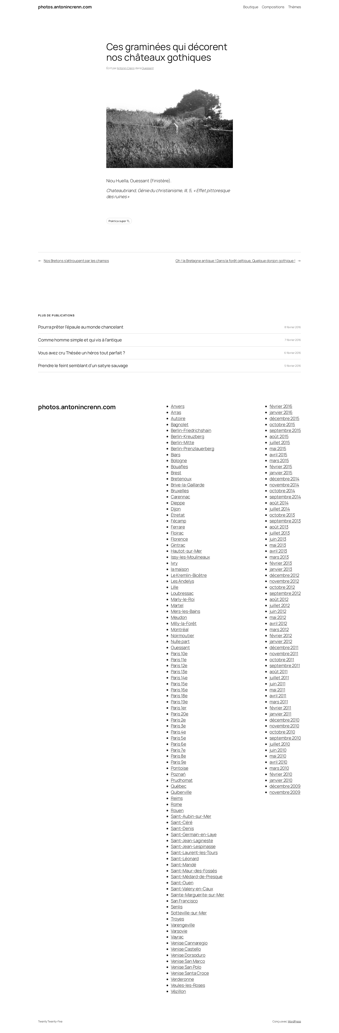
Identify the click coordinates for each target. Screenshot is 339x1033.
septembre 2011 (285, 665)
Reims (177, 798)
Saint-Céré (181, 822)
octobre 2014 (282, 491)
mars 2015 (279, 460)
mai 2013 (278, 545)
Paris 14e (179, 678)
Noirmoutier (182, 635)
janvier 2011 (280, 714)
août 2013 (279, 527)
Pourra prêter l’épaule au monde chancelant (80, 327)
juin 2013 (278, 539)
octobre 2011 (282, 660)
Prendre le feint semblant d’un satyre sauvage (83, 365)
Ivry (174, 563)
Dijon (176, 509)
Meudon (179, 617)
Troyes (177, 919)
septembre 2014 (285, 497)
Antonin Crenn (126, 68)
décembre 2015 (284, 418)
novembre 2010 (284, 726)
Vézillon (178, 991)
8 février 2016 (292, 327)
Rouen (177, 810)
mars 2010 (279, 768)
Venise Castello (186, 949)
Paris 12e (179, 665)
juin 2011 (277, 684)
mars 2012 (279, 629)
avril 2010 (278, 762)
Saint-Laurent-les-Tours (194, 852)
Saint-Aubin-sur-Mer (191, 816)
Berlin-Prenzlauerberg (192, 448)
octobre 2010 (282, 732)
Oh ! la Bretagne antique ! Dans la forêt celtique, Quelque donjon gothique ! (235, 260)
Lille (175, 587)
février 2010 (281, 774)
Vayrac (177, 937)
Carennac (180, 497)
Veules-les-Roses (188, 985)
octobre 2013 (282, 515)
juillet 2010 (280, 744)
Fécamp (178, 521)
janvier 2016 (281, 412)
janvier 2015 (281, 473)
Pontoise (179, 768)
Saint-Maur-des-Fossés (194, 871)
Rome (176, 804)
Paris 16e (179, 690)
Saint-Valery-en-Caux (192, 889)
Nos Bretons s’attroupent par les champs (76, 260)
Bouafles (179, 467)
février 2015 (281, 467)
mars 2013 (279, 557)
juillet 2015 (280, 442)
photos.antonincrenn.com (65, 7)
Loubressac (182, 593)
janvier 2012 (281, 641)
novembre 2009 (285, 792)
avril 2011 (278, 696)
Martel (177, 605)
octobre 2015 (282, 424)
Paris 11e (179, 660)
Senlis (176, 907)
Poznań (178, 774)
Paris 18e (179, 696)
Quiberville (181, 792)
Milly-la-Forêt (184, 623)
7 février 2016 (293, 340)
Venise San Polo (186, 967)
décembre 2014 (284, 479)
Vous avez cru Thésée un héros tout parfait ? (81, 352)
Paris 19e (179, 702)
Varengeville (183, 925)
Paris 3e (178, 726)
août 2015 (279, 436)
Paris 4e (178, 732)
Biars (175, 455)
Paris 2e (178, 720)
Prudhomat (182, 780)
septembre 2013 (285, 521)
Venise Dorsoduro (188, 955)
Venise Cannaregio (189, 943)
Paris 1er (179, 708)
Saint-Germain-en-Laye (194, 834)
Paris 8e (178, 756)
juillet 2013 (280, 533)
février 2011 (280, 708)
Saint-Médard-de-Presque (197, 876)
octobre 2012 (282, 587)
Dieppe (178, 503)
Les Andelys (182, 581)
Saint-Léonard (185, 858)
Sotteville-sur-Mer (189, 913)
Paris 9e (178, 762)
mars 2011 (279, 702)
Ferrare (178, 527)
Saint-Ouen (182, 883)
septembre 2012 (285, 593)
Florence (179, 539)
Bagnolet (180, 424)
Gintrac (178, 545)
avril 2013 (278, 551)
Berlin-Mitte (182, 442)
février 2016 (281, 406)
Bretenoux (181, 479)
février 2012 (281, 635)
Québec (178, 786)
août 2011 (278, 672)
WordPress (294, 1021)
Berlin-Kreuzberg (187, 436)
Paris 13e (179, 672)
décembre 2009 (285, 786)
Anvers (177, 406)
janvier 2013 (281, 569)
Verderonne (182, 979)
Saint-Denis (182, 828)
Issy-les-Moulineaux (190, 557)
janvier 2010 (281, 780)
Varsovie (179, 931)
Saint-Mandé (183, 865)
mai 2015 (278, 448)
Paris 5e (178, 738)
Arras (176, 412)
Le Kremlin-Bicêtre (189, 575)
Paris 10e (179, 653)
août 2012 (279, 599)
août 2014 (279, 503)
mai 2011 (277, 690)
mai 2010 (278, 756)
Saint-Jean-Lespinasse (193, 846)
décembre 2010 (284, 720)
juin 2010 (278, 750)
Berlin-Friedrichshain (191, 430)
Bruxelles (180, 491)
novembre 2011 (284, 653)
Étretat (178, 515)
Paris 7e (178, 750)
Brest (176, 473)
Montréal (180, 629)
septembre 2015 (285, 430)
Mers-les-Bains (185, 611)
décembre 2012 (284, 575)
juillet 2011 (279, 678)
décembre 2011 (284, 647)
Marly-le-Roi (183, 599)
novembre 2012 (284, 581)
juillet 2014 (280, 509)
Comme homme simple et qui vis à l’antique (80, 340)
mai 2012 (278, 617)
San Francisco (184, 901)
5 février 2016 (292, 366)
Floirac (177, 533)
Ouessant (147, 68)
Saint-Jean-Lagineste (192, 840)
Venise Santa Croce (190, 973)
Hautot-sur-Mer (186, 551)
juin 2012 (278, 611)
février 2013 (281, 563)
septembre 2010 (285, 738)
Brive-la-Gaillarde (187, 485)
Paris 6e (178, 744)
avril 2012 (278, 623)
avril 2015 (278, 455)
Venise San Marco (188, 961)
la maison (180, 569)
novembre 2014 (284, 485)
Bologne (179, 460)
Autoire (178, 418)
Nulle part (180, 641)
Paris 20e (179, 714)
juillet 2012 (280, 605)
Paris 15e (179, 684)
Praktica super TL (119, 221)
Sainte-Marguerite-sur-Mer (197, 895)
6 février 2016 (292, 353)
